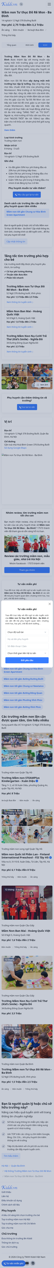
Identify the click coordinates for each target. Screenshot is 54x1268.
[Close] (49, 603)
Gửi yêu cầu (27, 660)
